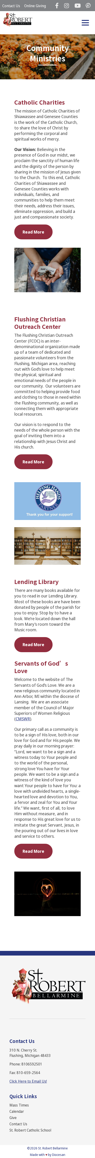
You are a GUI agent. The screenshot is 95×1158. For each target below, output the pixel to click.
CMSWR (23, 719)
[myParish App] (88, 5)
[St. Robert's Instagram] (66, 5)
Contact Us (11, 5)
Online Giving (35, 5)
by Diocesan (56, 1154)
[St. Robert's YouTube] (77, 5)
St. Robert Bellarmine (53, 1148)
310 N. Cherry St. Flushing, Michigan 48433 (30, 1053)
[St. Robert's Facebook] (56, 5)
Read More (33, 232)
